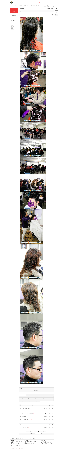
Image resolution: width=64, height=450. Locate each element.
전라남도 (23, 411)
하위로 (56, 15)
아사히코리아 (45, 408)
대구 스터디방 (24, 424)
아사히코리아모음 (21, 5)
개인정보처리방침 (17, 438)
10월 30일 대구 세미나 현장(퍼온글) (27, 410)
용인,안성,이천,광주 (22, 396)
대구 (22, 410)
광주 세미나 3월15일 (26, 416)
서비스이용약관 (12, 438)
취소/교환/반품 (12, 26)
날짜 (49, 405)
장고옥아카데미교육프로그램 (14, 15)
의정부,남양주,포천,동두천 (43, 397)
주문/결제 (12, 28)
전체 (22, 395)
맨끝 (45, 431)
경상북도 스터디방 (26, 427)
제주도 (36, 401)
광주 (50, 398)
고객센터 (31, 438)
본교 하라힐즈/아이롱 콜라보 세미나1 (29, 413)
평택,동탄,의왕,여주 (50, 396)
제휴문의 (34, 438)
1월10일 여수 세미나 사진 (27, 422)
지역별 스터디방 (13, 20)
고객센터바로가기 (12, 445)
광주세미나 (25, 411)
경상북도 (23, 427)
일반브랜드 (25, 5)
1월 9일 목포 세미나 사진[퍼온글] (27, 419)
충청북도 (29, 398)
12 (31, 431)
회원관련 (12, 30)
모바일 (23, 448)
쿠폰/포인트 (12, 29)
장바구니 (56, 9)
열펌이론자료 (28, 5)
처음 (27, 431)
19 (41, 431)
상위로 (56, 14)
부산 (29, 401)
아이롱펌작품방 (33, 5)
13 (32, 431)
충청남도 (36, 398)
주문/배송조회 (21, 438)
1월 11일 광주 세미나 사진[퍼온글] (26, 408)
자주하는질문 (12, 23)
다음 (44, 431)
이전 (28, 431)
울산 (22, 401)
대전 (22, 398)
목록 (52, 14)
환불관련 (12, 27)
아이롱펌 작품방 (13, 18)
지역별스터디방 (37, 5)
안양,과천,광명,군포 (36, 396)
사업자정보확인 (32, 443)
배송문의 (12, 25)
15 (35, 431)
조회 (52, 405)
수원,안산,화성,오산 (29, 396)
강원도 (43, 398)
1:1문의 (27, 438)
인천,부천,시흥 (23, 413)
